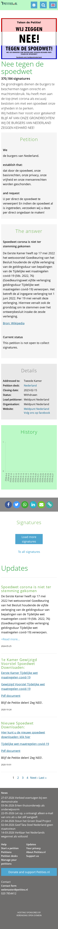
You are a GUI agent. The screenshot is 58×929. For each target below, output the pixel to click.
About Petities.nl (36, 852)
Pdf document (10, 696)
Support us (32, 856)
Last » (43, 778)
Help (3, 844)
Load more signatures (29, 539)
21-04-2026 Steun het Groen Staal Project (26, 821)
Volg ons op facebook (37, 412)
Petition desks (9, 856)
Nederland (30, 385)
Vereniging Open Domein (29, 915)
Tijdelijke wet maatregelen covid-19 (25, 744)
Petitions (6, 852)
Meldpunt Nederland (36, 409)
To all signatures (29, 551)
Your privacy (33, 848)
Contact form (8, 885)
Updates (31, 844)
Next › (34, 778)
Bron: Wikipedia (13, 323)
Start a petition (10, 848)
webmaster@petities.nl (14, 889)
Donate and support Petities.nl (29, 872)
